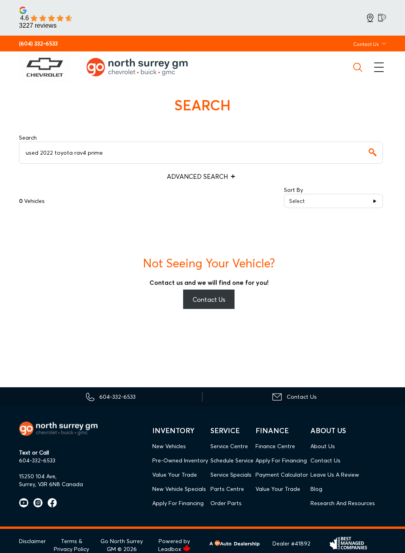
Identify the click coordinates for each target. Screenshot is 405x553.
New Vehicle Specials (179, 488)
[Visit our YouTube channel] (23, 503)
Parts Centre (227, 488)
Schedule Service (232, 460)
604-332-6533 (37, 460)
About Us (322, 446)
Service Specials (231, 474)
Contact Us (209, 299)
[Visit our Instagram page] (35, 503)
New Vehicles (169, 446)
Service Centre (229, 446)
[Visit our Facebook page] (50, 503)
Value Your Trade (174, 474)
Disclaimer (32, 541)
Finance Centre (275, 446)
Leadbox (170, 549)
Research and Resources (342, 503)
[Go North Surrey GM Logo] (143, 67)
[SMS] (382, 18)
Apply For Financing (178, 503)
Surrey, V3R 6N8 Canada (51, 484)
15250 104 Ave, (38, 476)
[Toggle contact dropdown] (384, 43)
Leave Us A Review (334, 474)
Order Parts (226, 503)
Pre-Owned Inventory (180, 460)
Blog (316, 488)
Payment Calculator (281, 474)
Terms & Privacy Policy (71, 545)
